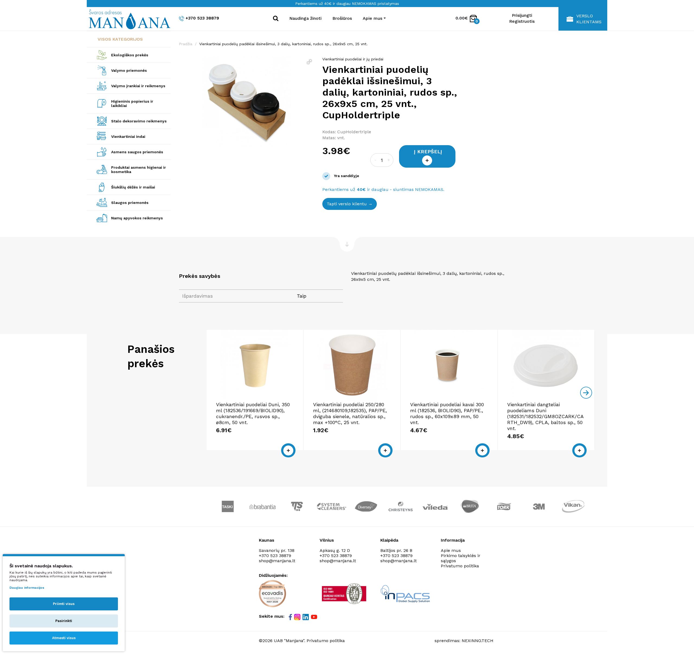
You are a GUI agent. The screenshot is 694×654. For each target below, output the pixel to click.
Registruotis (522, 21)
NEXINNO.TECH (477, 640)
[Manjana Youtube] (314, 617)
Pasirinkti (63, 621)
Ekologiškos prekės (129, 55)
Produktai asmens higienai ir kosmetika (138, 169)
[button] (309, 61)
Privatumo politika (460, 565)
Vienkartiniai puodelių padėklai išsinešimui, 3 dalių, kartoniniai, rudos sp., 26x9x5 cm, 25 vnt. (283, 44)
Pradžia (185, 44)
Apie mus (451, 550)
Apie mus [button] (372, 18)
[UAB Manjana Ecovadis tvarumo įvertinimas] (272, 593)
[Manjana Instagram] (297, 617)
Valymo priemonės (129, 70)
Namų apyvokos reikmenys (137, 218)
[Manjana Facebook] (291, 617)
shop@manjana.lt (277, 560)
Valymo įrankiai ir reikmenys (138, 86)
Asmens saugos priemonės (137, 152)
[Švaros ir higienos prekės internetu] (129, 19)
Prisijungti (522, 15)
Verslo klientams (589, 18)
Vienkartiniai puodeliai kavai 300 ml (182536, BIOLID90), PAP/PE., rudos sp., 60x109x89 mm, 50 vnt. (447, 413)
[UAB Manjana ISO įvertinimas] (345, 593)
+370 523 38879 (202, 18)
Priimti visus (64, 604)
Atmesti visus (64, 638)
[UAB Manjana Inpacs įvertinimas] (405, 594)
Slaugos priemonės (130, 202)
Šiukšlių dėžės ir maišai (133, 187)
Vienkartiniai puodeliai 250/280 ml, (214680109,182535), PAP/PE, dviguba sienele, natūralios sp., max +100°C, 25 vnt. (350, 413)
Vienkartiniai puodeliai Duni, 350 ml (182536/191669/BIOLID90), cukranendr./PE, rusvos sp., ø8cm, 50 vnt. (253, 413)
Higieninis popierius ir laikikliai (132, 103)
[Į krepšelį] (288, 450)
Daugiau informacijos (26, 588)
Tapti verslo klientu (347, 203)
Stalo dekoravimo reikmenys (139, 121)
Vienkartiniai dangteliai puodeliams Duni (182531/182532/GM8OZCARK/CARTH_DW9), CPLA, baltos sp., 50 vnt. (545, 416)
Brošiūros (342, 18)
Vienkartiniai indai (128, 136)
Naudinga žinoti (305, 18)
